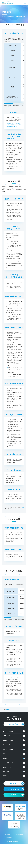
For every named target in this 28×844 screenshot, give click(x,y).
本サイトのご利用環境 (7, 837)
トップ (3, 709)
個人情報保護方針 (19, 834)
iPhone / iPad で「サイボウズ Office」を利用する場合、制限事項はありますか (14, 125)
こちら (23, 507)
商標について (7, 834)
